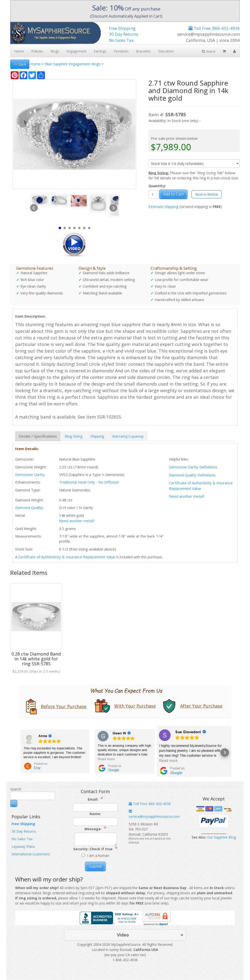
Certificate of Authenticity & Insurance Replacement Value (66, 556)
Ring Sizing (74, 436)
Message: (95, 828)
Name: (95, 813)
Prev (34, 208)
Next (113, 208)
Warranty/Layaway (128, 436)
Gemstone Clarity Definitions (193, 466)
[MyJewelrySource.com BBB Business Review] (110, 917)
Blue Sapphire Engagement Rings (73, 63)
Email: (95, 799)
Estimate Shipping (163, 206)
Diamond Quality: (29, 507)
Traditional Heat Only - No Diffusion (89, 482)
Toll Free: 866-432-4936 (216, 28)
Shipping (97, 436)
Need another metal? (187, 496)
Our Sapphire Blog (221, 837)
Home (35, 63)
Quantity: (157, 185)
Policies (37, 51)
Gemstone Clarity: (30, 474)
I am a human (98, 855)
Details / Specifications (38, 436)
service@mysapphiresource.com (154, 816)
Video (123, 935)
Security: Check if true (95, 848)
